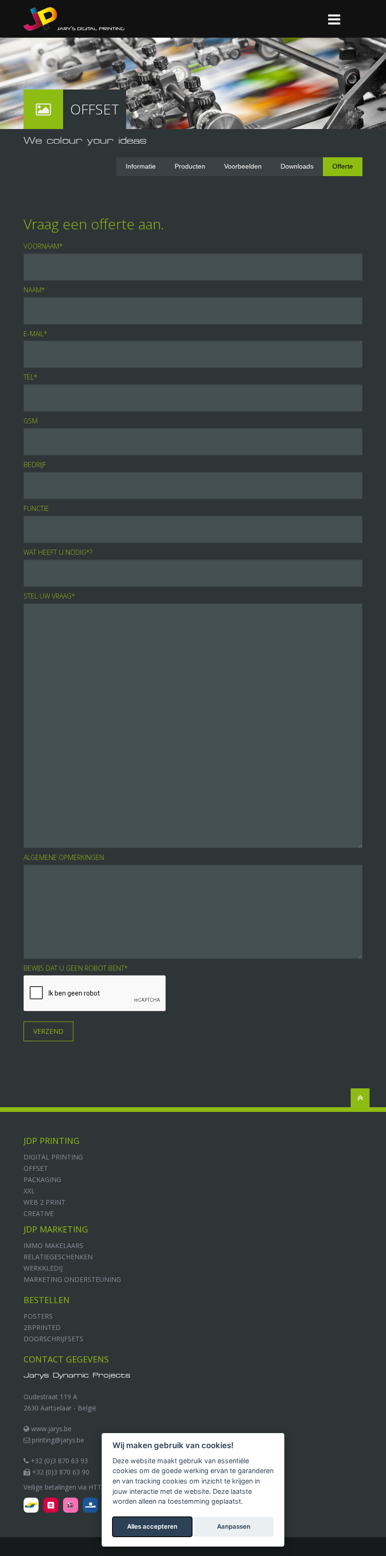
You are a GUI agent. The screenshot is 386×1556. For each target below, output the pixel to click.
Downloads (297, 166)
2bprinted (42, 1327)
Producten (190, 166)
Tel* (30, 377)
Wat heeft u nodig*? (58, 552)
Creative (39, 1213)
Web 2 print (44, 1202)
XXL (29, 1190)
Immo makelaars (53, 1245)
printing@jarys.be (57, 1439)
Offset (36, 1168)
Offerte (342, 166)
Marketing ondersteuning (72, 1279)
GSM (31, 420)
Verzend (48, 1031)
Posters (38, 1316)
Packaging (42, 1179)
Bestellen (47, 1299)
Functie (36, 508)
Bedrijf (35, 464)
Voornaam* (43, 246)
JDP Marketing (56, 1229)
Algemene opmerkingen (64, 857)
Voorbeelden (243, 166)
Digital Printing (53, 1156)
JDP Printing (52, 1140)
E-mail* (35, 333)
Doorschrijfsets (53, 1338)
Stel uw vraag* (49, 596)
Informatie (141, 166)
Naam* (34, 289)
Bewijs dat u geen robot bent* (76, 968)
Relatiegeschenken (58, 1256)
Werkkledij (43, 1268)
